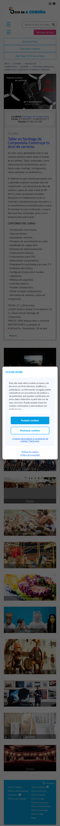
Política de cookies (30, 451)
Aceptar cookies (30, 420)
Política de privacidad (30, 455)
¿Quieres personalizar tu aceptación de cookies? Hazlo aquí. (30, 439)
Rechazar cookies (30, 430)
